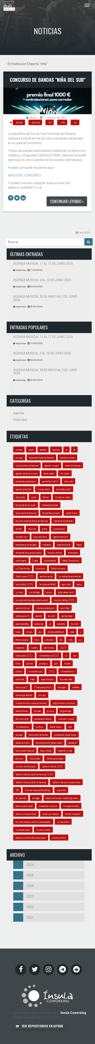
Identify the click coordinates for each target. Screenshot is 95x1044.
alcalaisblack (50, 560)
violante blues (21, 711)
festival (46, 497)
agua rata (66, 584)
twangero (62, 687)
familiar (75, 624)
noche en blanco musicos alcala (66, 782)
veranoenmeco (66, 679)
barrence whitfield (47, 584)
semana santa (46, 576)
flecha (79, 544)
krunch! (51, 616)
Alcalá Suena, (56, 727)
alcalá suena (71, 513)
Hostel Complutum (70, 560)
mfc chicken (34, 758)
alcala (31, 449)
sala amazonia (40, 536)
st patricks (61, 790)
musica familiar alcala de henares (31, 703)
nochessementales (50, 505)
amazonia (40, 568)
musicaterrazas (35, 671)
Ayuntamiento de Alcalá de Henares (31, 521)
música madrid (59, 837)
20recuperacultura (43, 687)
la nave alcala (63, 822)
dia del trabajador (73, 814)
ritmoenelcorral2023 (49, 655)
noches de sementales (63, 521)
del (50, 122)
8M (17, 790)
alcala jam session (50, 814)
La (66, 655)
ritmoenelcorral (68, 671)
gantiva (29, 663)
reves (72, 632)
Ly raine (19, 592)
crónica (18, 671)
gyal (56, 663)
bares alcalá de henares (25, 513)
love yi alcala (46, 750)
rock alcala (20, 497)
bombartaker (67, 616)
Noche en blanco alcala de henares (30, 782)
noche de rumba (65, 750)
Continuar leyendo (66, 201)
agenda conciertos (23, 489)
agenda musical (51, 465)
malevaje (47, 544)
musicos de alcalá (71, 806)
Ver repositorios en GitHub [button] (42, 1026)
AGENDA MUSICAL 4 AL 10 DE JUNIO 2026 (42, 280)
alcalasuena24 (22, 616)
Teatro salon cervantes (38, 734)
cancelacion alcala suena (65, 734)
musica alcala (43, 489)
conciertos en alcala (51, 513)
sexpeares (72, 742)
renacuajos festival (23, 695)
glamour (19, 758)
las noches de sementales (70, 576)
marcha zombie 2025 (64, 600)
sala (70, 727)
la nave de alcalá (22, 830)
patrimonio (49, 647)
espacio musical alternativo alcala (30, 837)
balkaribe (39, 624)
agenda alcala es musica (26, 473)
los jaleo (37, 711)
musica (18, 449)
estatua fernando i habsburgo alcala (62, 798)
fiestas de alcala (22, 742)
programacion (47, 679)
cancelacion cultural (48, 806)
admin (32, 117)
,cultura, (40, 727)
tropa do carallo (63, 544)
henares (56, 449)
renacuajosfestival (56, 632)
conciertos (19, 679)
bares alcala (49, 473)
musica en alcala (62, 497)
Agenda (18, 413)
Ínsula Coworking (73, 1013)
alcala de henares (73, 465)
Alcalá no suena (58, 568)
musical (19, 457)
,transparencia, (22, 727)
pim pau (42, 695)
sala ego (19, 734)
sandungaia (21, 560)
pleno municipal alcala (25, 814)
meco (32, 679)
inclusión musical (66, 719)
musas (29, 632)
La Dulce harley (22, 568)
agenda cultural (22, 608)
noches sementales (54, 758)
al (50, 624)
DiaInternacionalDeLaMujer (38, 790)
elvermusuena (21, 639)
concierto (61, 624)
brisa (36, 639)
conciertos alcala (63, 489)
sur (75, 122)
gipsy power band (66, 592)
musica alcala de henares (26, 465)
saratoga (36, 798)
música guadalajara (45, 608)
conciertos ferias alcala (25, 505)
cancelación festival (43, 719)
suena (34, 497)
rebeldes (75, 687)
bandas (19, 122)
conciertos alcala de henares (41, 457)
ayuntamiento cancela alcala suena (31, 600)
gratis (44, 529)
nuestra (34, 647)
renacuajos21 (21, 687)
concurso (36, 122)
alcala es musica (67, 457)
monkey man (21, 536)
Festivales (20, 419)
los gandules (65, 711)
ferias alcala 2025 (24, 584)
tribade (67, 663)
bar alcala (64, 473)
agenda (43, 449)
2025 (30, 875)
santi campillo (21, 719)
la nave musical (43, 830)
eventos (38, 616)
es (66, 449)
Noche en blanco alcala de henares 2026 (34, 774)
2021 (30, 917)
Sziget (35, 560)
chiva (17, 663)
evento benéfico (22, 624)
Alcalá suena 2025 (24, 576)
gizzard (50, 711)
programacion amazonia (64, 703)
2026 (30, 864)
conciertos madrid (50, 481)
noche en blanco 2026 (52, 766)
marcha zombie (55, 552)
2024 (30, 886)
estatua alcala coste (24, 806)
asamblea (65, 608)
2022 (51, 671)
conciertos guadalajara (25, 481)
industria (49, 639)
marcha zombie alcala (25, 766)
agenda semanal (60, 536)
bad (74, 655)
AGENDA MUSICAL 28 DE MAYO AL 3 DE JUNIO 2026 (45, 298)
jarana (49, 592)
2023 (63, 647)
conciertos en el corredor (26, 544)
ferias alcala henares (24, 750)
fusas (17, 632)
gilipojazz (43, 663)
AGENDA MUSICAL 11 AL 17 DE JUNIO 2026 (43, 263)
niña (63, 122)
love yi (79, 584)
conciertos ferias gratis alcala (28, 552)
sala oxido (68, 481)
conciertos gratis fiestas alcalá (49, 742)
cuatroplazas (59, 529)
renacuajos (73, 552)
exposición (20, 647)
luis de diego (34, 592)
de (74, 449)
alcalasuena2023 (24, 655)
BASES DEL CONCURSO (24, 175)
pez (40, 632)
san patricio (20, 798)
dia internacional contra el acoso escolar (33, 822)
